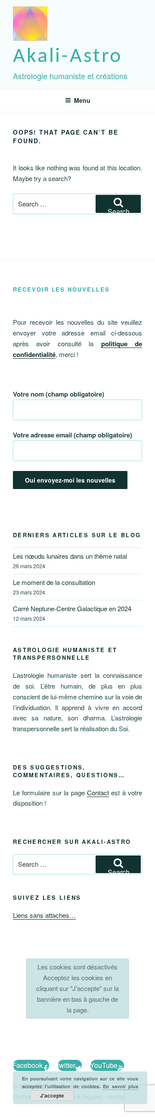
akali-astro (67, 56)
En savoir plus (120, 1086)
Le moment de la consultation (54, 582)
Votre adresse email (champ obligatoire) (72, 435)
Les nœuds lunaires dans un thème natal (70, 555)
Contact (98, 792)
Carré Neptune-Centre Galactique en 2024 (72, 608)
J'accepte (52, 1095)
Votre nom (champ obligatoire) (58, 394)
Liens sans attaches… (44, 915)
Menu (82, 100)
